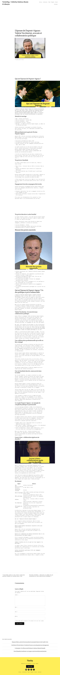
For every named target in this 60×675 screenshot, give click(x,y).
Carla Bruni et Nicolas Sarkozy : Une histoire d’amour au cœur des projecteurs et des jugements (30, 645)
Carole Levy (18, 59)
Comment (16, 594)
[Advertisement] (30, 16)
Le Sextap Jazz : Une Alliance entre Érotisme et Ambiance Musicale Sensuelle (30, 648)
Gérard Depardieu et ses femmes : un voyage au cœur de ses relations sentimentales (30, 651)
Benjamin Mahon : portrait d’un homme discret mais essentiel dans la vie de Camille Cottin (30, 642)
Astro (23, 59)
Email (16, 611)
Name (16, 607)
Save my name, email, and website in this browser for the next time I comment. (30, 620)
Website (16, 616)
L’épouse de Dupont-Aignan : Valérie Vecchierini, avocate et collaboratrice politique (28, 33)
